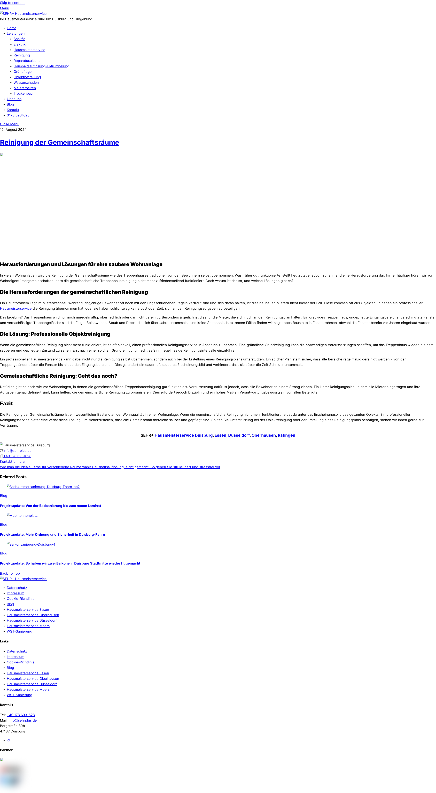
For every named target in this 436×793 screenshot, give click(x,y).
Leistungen (16, 33)
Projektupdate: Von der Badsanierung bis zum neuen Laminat (50, 506)
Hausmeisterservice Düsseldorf (32, 620)
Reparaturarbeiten (28, 61)
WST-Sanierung (19, 631)
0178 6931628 (18, 115)
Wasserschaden (26, 82)
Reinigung (22, 55)
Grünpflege (23, 72)
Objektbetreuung (27, 77)
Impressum (15, 593)
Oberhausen (264, 435)
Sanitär (19, 39)
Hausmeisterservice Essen (28, 609)
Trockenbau (23, 93)
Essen (220, 435)
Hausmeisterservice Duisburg (184, 435)
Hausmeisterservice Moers (28, 626)
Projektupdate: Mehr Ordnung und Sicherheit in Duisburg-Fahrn (52, 534)
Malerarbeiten (25, 88)
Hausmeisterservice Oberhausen (33, 615)
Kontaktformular (13, 462)
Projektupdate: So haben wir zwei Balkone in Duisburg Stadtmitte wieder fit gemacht (70, 563)
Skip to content (12, 3)
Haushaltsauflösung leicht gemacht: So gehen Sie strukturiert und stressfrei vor (155, 467)
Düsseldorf (239, 435)
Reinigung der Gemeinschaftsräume (59, 142)
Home (11, 28)
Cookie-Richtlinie (21, 599)
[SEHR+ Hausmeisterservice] (23, 14)
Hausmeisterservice (29, 50)
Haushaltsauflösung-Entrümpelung (41, 66)
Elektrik (20, 44)
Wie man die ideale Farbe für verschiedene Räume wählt (45, 467)
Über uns (14, 99)
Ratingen (286, 435)
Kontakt (13, 110)
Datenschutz (17, 588)
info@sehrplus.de (23, 720)
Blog (10, 104)
